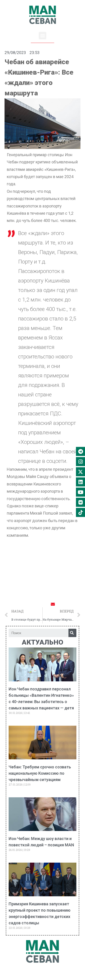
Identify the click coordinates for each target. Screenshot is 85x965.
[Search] (72, 633)
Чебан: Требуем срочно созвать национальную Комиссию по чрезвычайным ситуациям (40, 773)
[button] (42, 35)
